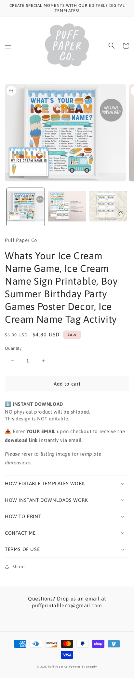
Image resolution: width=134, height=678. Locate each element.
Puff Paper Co (58, 666)
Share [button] (18, 566)
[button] (8, 45)
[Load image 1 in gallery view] (26, 207)
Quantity (13, 348)
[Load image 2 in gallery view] (67, 207)
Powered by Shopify (83, 666)
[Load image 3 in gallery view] (108, 207)
